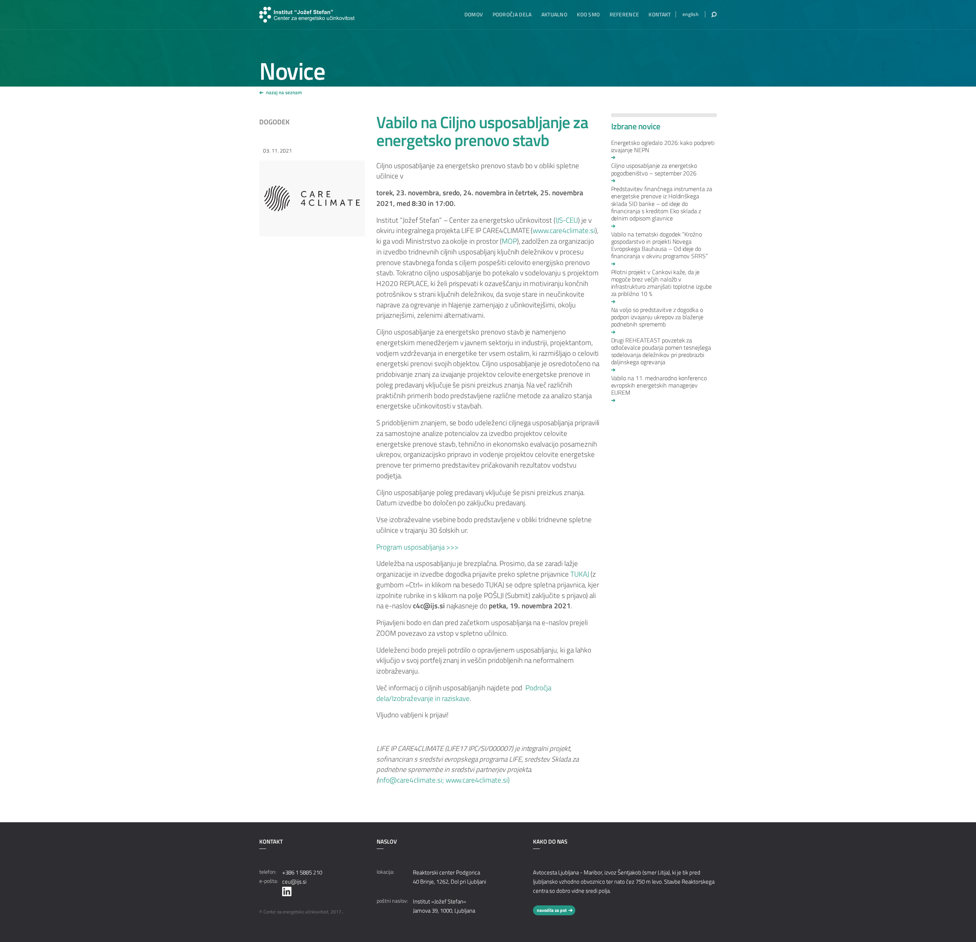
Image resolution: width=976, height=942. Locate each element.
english (690, 14)
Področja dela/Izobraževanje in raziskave (463, 693)
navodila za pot (552, 910)
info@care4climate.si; (411, 780)
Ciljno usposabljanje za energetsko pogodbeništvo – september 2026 (654, 169)
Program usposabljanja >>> (417, 547)
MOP (509, 241)
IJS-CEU (566, 220)
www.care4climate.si (564, 230)
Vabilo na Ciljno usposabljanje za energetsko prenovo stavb (482, 131)
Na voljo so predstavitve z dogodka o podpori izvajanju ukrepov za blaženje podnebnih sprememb (657, 317)
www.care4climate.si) (478, 780)
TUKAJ (579, 574)
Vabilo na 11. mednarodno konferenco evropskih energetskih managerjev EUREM (659, 386)
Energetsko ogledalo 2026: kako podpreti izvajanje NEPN (662, 146)
